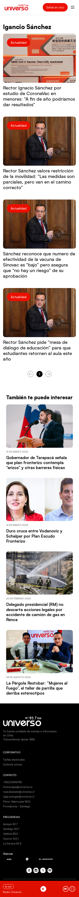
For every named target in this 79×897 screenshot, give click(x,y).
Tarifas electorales (14, 759)
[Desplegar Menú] (72, 7)
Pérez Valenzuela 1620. (17, 801)
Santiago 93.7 (11, 828)
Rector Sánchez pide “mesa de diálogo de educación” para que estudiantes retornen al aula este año (37, 350)
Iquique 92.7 (10, 824)
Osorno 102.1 (10, 838)
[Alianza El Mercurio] (46, 859)
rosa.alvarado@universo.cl (18, 791)
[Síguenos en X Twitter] (43, 870)
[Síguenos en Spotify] (50, 870)
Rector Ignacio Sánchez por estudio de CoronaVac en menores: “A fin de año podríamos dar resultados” (39, 96)
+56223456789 (12, 782)
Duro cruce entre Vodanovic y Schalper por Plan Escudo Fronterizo (34, 536)
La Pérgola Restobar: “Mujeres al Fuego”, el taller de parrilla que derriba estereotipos (36, 688)
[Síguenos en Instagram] (36, 870)
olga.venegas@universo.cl (18, 796)
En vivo (8, 886)
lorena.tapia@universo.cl (17, 786)
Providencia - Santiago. (17, 806)
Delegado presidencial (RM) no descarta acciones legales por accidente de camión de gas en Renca (35, 612)
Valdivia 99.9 (10, 833)
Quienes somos (12, 764)
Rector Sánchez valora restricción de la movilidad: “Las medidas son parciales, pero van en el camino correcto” (39, 179)
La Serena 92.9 (12, 843)
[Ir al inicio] (16, 7)
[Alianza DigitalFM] (27, 859)
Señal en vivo (55, 7)
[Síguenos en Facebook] (29, 870)
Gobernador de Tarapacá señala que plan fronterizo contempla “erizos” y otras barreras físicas (36, 462)
